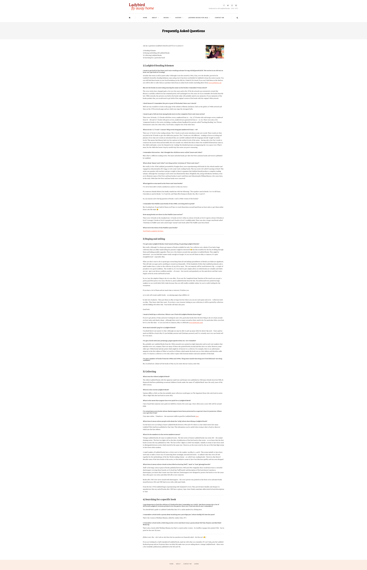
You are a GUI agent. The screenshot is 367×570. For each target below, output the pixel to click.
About (154, 17)
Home (145, 17)
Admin (196, 564)
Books (166, 17)
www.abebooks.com (196, 322)
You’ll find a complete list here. (153, 231)
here (197, 416)
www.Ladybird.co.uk (214, 83)
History (178, 17)
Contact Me (219, 17)
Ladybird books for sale (198, 17)
